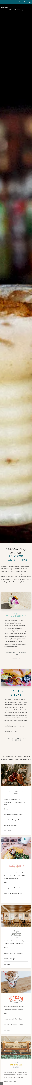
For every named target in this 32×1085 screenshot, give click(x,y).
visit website (16, 658)
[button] (30, 2)
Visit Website (7, 964)
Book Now (5, 7)
